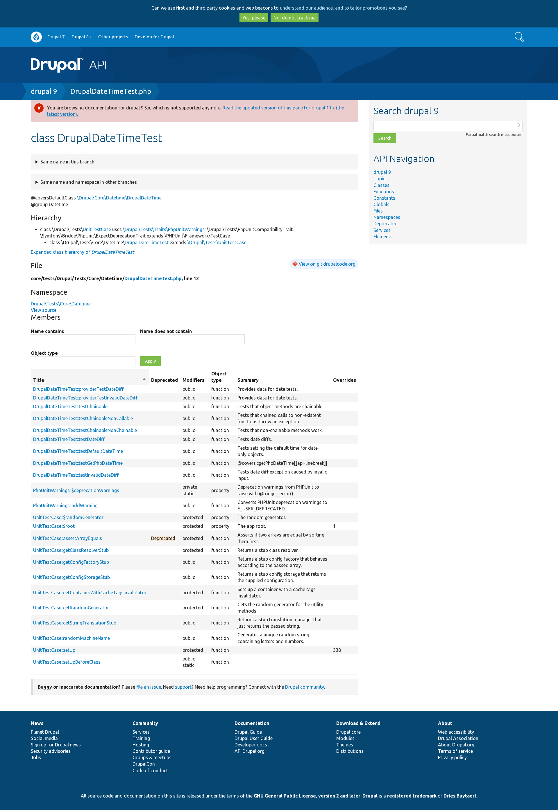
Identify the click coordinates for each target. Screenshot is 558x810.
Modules (345, 738)
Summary (248, 380)
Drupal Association (458, 738)
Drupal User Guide (254, 738)
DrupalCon (144, 763)
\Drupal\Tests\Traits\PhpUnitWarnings (164, 229)
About (445, 723)
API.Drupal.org (249, 751)
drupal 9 (44, 91)
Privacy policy (452, 757)
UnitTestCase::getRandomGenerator (71, 607)
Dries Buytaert (460, 795)
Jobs (36, 757)
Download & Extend (358, 723)
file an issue (148, 687)
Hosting (141, 744)
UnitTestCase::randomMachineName (71, 638)
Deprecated (385, 223)
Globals (381, 204)
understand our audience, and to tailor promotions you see (342, 7)
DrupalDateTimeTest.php (110, 91)
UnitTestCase (97, 229)
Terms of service (455, 751)
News (37, 723)
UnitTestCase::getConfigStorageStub (71, 577)
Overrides (344, 380)
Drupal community (304, 687)
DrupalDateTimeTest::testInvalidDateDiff (76, 475)
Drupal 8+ (81, 36)
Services (382, 230)
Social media (44, 738)
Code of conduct (150, 770)
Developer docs (251, 744)
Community (145, 723)
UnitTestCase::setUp (54, 650)
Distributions (350, 751)
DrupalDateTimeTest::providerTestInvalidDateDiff (85, 397)
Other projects (113, 36)
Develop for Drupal (154, 36)
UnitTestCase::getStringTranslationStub (74, 622)
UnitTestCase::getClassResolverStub (71, 550)
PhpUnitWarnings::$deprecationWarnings (76, 490)
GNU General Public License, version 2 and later (307, 795)
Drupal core (348, 732)
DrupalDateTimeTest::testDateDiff (69, 439)
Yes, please (253, 17)
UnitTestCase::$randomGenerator (68, 517)
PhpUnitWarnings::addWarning (65, 505)
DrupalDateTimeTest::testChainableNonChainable (85, 430)
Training (141, 738)
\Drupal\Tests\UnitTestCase (216, 242)
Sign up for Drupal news (56, 744)
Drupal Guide (248, 732)
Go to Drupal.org (36, 37)
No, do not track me (294, 17)
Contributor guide (151, 751)
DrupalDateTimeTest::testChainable (70, 406)
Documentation (252, 723)
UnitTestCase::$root (54, 526)
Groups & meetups (152, 757)
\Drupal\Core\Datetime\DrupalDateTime (119, 197)
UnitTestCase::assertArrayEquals (67, 538)
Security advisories (51, 751)
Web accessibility (456, 732)
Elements (383, 236)
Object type (44, 353)
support (183, 687)
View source (43, 310)
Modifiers (193, 380)
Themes (344, 744)
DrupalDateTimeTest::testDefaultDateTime (78, 451)
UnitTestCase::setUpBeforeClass (67, 662)
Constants (384, 198)
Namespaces (386, 217)
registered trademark (412, 795)
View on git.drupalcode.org (327, 264)
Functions (383, 191)
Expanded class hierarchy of (82, 252)
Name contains (47, 331)
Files (378, 210)
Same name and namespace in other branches (88, 182)
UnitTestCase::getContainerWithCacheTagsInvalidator (89, 592)
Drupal (370, 795)
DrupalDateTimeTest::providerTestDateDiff (78, 389)
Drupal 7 (56, 36)
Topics (380, 178)
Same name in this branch (67, 161)
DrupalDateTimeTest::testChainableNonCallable (83, 418)
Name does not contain (166, 331)
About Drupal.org (456, 744)
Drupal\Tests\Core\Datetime (61, 303)
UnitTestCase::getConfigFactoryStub (71, 562)
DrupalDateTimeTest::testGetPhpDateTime (78, 463)
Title (89, 380)
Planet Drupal (45, 732)
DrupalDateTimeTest (147, 242)
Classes (381, 185)
